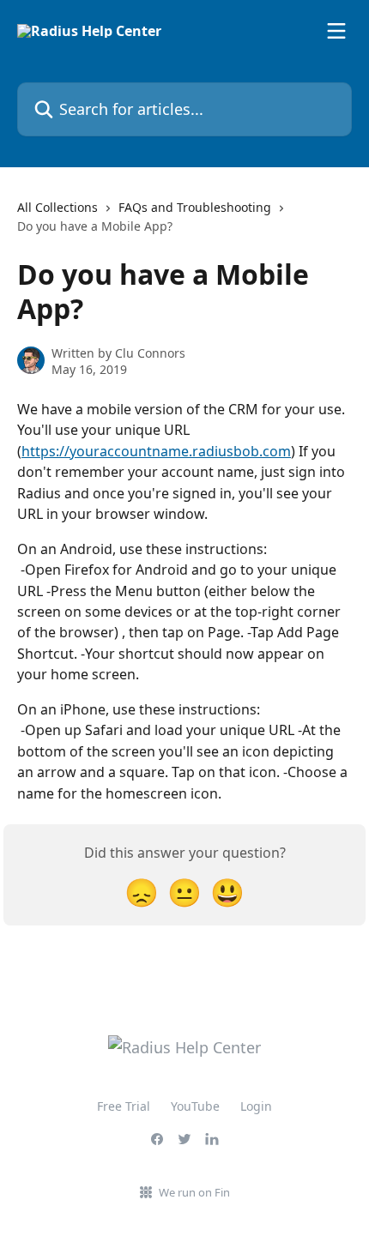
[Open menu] (336, 31)
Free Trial (123, 1106)
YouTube (195, 1106)
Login (256, 1106)
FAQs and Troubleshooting (194, 207)
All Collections (57, 207)
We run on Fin (194, 1192)
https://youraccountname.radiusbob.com (156, 451)
